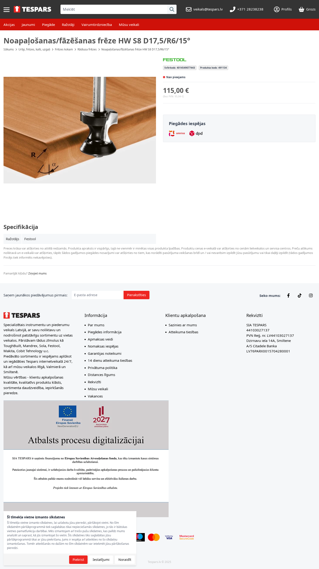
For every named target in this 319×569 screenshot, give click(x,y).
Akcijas (9, 24)
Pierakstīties (136, 295)
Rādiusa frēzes (87, 49)
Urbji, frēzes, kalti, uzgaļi (34, 49)
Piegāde (48, 24)
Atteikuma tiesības (183, 332)
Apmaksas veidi (100, 339)
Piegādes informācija (104, 332)
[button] (80, 130)
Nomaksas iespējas (103, 346)
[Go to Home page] (32, 9)
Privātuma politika (102, 367)
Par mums (96, 325)
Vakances (95, 396)
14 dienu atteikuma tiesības (110, 360)
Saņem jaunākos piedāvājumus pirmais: (35, 295)
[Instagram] (310, 295)
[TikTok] (299, 295)
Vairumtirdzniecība (97, 24)
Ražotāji (68, 24)
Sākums (9, 49)
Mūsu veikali (129, 24)
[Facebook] (288, 295)
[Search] (172, 9)
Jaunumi (28, 24)
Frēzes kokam (64, 49)
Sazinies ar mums (183, 325)
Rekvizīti (94, 381)
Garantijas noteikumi (104, 353)
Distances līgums (101, 374)
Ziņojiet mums (37, 273)
